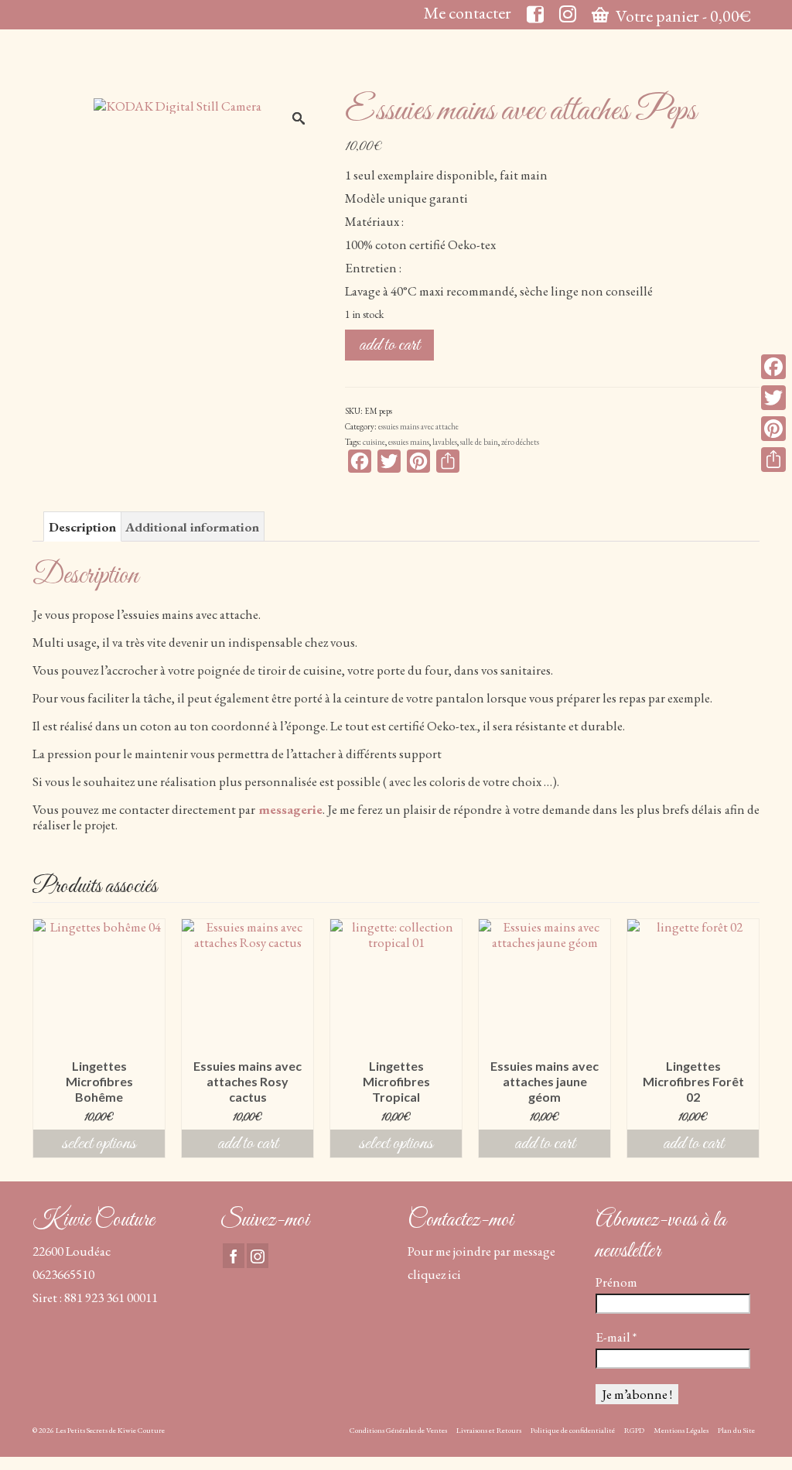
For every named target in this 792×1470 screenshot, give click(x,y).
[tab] (82, 526)
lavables (444, 441)
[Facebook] (233, 1256)
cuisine (374, 441)
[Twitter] (773, 397)
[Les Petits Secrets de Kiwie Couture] (145, 64)
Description (82, 526)
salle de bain (479, 441)
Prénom (616, 1282)
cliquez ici (434, 1274)
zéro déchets (520, 441)
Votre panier (682, 16)
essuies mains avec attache (418, 426)
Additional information (192, 526)
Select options (99, 1143)
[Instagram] (257, 1256)
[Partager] (773, 459)
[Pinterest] (773, 428)
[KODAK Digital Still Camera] (177, 103)
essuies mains (408, 441)
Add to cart (389, 345)
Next (746, 1038)
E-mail (616, 1337)
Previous (46, 1038)
